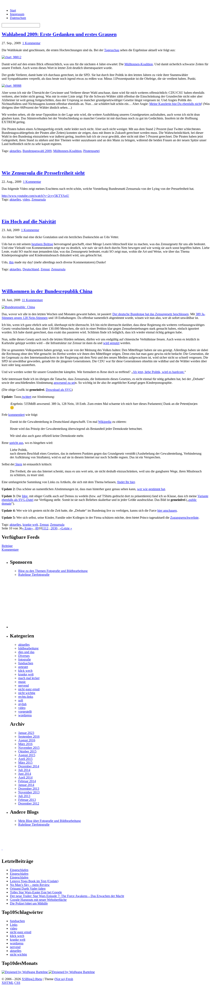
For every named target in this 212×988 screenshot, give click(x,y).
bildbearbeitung (28, 648)
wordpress (25, 715)
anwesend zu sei (64, 382)
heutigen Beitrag (42, 244)
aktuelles (15, 151)
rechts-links (25, 696)
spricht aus (16, 443)
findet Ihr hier (126, 482)
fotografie (24, 659)
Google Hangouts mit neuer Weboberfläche (38, 899)
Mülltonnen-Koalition (138, 64)
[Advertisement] (50, 159)
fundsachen (25, 663)
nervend (23, 685)
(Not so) (60, 979)
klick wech (25, 670)
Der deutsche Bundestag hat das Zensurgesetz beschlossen (150, 314)
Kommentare (10, 549)
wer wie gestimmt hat (151, 489)
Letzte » (66, 528)
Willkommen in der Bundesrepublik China (47, 291)
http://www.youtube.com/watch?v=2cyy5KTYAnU (35, 195)
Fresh (69, 979)
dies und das (26, 652)
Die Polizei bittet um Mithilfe (29, 903)
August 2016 (26, 740)
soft (20, 700)
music (22, 682)
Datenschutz (18, 18)
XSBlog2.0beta (32, 979)
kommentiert (16, 414)
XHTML (7, 982)
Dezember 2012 (28, 803)
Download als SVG (59, 389)
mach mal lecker (29, 678)
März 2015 (25, 762)
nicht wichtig (26, 693)
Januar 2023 (26, 733)
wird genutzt (111, 343)
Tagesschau (111, 50)
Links (13, 924)
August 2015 (26, 755)
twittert (26, 396)
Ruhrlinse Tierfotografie (33, 574)
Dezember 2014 (28, 766)
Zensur (45, 269)
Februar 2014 (27, 781)
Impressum (17, 14)
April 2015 (25, 759)
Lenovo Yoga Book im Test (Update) (34, 881)
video (26, 199)
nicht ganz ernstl (29, 689)
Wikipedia (104, 421)
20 (52, 528)
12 (46, 528)
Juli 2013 (24, 796)
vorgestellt (25, 711)
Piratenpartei (91, 151)
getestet (23, 667)
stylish (22, 704)
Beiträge (7, 546)
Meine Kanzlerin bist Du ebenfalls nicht (175, 104)
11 (43, 528)
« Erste (26, 528)
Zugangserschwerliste (184, 517)
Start (13, 10)
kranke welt (30, 524)
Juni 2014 (24, 773)
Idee (25, 496)
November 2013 (29, 792)
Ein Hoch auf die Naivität (29, 221)
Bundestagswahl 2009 (37, 151)
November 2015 (29, 747)
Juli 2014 (24, 770)
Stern (18, 464)
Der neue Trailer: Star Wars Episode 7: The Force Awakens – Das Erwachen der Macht (67, 896)
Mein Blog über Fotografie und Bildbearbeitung (49, 821)
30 (55, 528)
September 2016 (29, 736)
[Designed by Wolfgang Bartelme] (72, 972)
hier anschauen (167, 510)
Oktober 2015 (27, 751)
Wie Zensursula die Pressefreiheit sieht (43, 173)
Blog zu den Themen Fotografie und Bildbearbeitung (53, 571)
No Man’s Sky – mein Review (30, 885)
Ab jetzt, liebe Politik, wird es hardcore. (158, 372)
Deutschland (31, 269)
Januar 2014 (26, 785)
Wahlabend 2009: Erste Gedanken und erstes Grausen (59, 34)
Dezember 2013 (28, 788)
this (11, 262)
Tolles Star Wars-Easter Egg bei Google (36, 892)
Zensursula (38, 199)
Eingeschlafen (19, 870)
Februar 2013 (27, 799)
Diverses (24, 655)
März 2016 (25, 744)
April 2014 (25, 777)
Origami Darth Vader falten (28, 888)
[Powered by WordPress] (25, 972)
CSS (17, 982)
